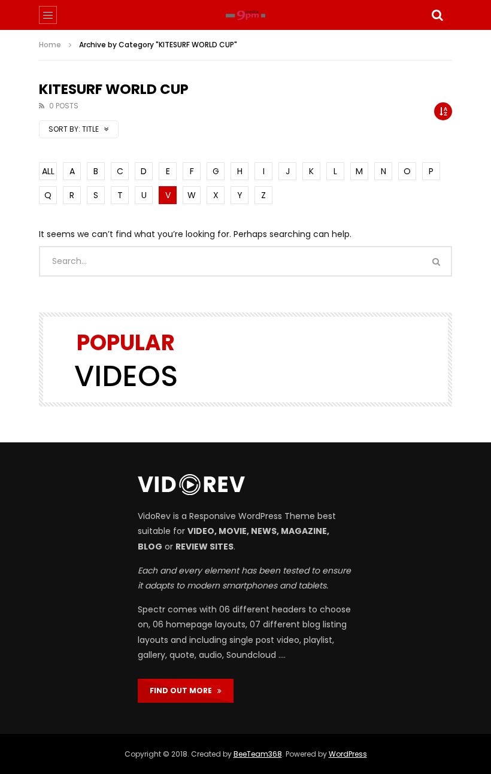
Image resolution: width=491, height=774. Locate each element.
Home (50, 45)
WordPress (348, 754)
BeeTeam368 (258, 754)
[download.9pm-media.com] (245, 15)
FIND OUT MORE (183, 690)
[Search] (437, 15)
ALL (48, 171)
